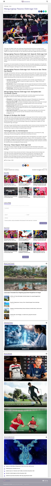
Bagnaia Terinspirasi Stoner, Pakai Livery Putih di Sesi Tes (39, 197)
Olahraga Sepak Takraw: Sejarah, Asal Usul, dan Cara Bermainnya (10, 184)
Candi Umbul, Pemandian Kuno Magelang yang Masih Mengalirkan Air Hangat (22, 292)
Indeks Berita (26, 484)
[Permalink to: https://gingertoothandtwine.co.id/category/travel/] (46, 263)
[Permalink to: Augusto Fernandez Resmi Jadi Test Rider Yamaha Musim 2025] (40, 179)
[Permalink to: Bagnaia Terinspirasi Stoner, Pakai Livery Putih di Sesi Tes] (40, 191)
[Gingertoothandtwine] (26, 1)
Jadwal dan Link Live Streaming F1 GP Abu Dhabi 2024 (10, 197)
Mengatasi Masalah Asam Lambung (11, 169)
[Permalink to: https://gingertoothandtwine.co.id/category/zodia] (46, 437)
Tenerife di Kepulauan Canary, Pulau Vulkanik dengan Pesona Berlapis (24, 302)
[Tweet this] (41, 11)
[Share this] (39, 11)
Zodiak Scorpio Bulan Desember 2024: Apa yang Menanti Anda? (19, 475)
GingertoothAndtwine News (17, 484)
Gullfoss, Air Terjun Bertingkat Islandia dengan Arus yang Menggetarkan (25, 296)
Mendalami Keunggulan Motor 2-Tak (39, 169)
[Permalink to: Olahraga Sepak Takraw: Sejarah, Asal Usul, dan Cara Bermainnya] (11, 179)
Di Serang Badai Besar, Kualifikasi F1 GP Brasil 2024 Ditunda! (24, 197)
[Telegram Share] (43, 11)
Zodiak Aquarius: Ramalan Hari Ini (13, 468)
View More (25, 257)
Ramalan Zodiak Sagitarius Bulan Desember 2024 (16, 473)
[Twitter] (25, 165)
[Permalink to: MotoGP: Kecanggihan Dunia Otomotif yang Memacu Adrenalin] (25, 179)
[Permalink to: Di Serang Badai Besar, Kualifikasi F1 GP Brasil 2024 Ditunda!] (25, 191)
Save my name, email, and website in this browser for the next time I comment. (21, 220)
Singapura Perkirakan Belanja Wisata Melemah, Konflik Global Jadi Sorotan (26, 308)
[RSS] (28, 165)
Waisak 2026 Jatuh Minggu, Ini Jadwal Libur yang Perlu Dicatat (23, 314)
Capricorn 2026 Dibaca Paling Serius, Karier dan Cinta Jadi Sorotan (20, 466)
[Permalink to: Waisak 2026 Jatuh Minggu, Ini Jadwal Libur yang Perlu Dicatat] (6, 316)
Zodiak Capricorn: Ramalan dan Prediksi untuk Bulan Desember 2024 (20, 470)
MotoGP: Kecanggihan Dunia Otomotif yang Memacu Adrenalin (24, 184)
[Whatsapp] (46, 11)
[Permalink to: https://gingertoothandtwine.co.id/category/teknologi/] (46, 323)
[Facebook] (23, 165)
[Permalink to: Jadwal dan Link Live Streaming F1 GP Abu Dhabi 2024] (11, 191)
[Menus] (4, 1)
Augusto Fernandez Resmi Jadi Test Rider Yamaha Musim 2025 (39, 184)
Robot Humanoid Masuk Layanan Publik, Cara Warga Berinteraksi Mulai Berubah (24, 346)
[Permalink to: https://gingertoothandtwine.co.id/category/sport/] (46, 353)
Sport (5, 11)
